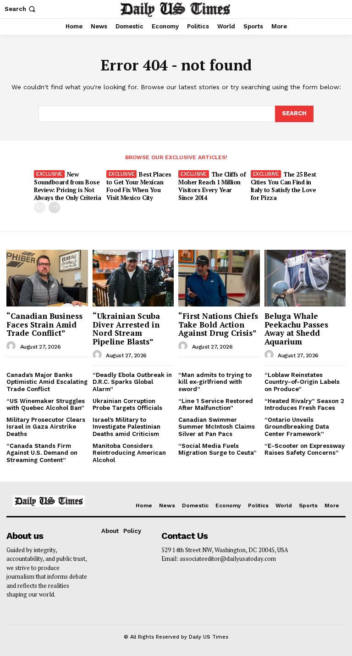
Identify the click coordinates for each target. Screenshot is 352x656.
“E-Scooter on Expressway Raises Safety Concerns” (304, 449)
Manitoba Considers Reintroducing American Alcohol (129, 452)
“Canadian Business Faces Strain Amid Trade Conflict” (44, 324)
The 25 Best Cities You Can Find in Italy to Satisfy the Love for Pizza (283, 186)
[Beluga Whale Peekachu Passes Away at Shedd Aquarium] (305, 278)
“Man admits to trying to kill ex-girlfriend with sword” (215, 382)
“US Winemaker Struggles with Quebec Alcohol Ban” (45, 405)
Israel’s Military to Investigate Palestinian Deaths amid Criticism (126, 426)
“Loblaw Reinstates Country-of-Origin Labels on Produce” (302, 382)
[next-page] (54, 207)
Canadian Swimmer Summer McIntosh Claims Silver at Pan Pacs (216, 426)
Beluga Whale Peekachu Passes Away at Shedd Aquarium (296, 329)
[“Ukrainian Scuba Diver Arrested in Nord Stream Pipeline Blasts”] (133, 278)
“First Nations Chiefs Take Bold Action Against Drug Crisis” (218, 324)
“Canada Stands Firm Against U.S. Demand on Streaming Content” (41, 452)
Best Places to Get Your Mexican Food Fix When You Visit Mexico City (138, 186)
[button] (21, 9)
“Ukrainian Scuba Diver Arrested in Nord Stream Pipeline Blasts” (126, 329)
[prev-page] (39, 207)
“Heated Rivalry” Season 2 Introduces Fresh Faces (304, 405)
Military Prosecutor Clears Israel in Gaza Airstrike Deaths (45, 426)
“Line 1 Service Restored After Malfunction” (215, 405)
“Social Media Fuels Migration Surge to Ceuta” (217, 449)
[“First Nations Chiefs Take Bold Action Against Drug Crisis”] (219, 278)
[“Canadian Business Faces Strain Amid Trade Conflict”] (47, 278)
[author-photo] (12, 346)
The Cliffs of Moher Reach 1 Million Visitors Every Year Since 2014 (212, 186)
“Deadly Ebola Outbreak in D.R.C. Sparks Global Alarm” (132, 382)
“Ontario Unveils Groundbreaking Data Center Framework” (296, 426)
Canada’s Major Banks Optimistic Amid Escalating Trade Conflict (47, 382)
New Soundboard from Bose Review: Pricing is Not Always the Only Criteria (67, 186)
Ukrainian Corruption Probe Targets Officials (127, 405)
